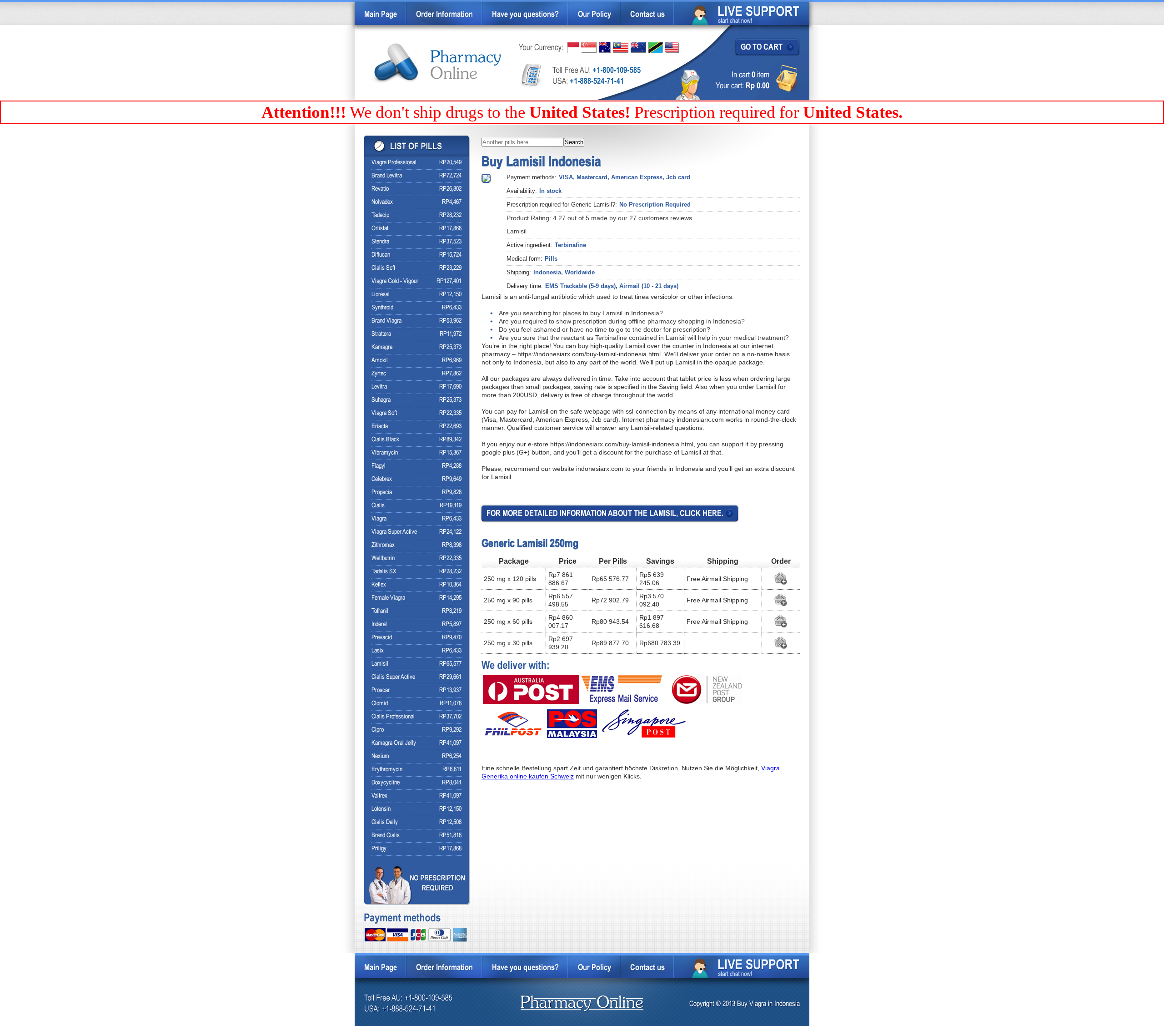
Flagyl (378, 466)
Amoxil (379, 361)
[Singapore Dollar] (589, 47)
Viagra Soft (384, 413)
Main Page (380, 15)
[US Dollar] (672, 47)
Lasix (377, 651)
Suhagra (381, 400)
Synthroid (382, 308)
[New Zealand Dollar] (638, 47)
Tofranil (379, 611)
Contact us (647, 15)
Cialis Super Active (393, 677)
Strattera (381, 334)
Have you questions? (525, 15)
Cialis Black (385, 440)
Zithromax (383, 545)
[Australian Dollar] (605, 47)
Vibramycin (384, 453)
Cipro (377, 730)
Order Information (444, 15)
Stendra (380, 242)
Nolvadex (382, 202)
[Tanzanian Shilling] (655, 47)
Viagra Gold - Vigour (394, 281)
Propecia (381, 492)
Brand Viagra (386, 321)
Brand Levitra (386, 176)
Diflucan (380, 255)
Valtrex (379, 796)
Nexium (380, 756)
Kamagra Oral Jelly (393, 743)
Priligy (378, 849)
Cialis (378, 506)
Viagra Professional (393, 163)
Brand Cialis (385, 836)
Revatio (380, 189)
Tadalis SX (383, 572)
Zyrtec (378, 374)
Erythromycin (386, 770)
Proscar (380, 690)
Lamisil (379, 664)
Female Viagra (388, 598)
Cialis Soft (383, 268)
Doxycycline (385, 783)
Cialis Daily (384, 822)
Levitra (379, 387)
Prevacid (381, 638)
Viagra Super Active (394, 532)
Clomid (379, 704)
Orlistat (379, 229)
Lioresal (380, 295)
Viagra (378, 519)
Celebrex (381, 479)
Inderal (379, 624)
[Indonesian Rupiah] (573, 47)
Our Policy (594, 15)
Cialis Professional (393, 717)
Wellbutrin (383, 558)
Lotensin (381, 809)
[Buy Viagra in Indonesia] (437, 63)
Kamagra (381, 347)
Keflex (378, 585)
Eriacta (379, 427)
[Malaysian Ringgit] (620, 47)
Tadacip (380, 215)
